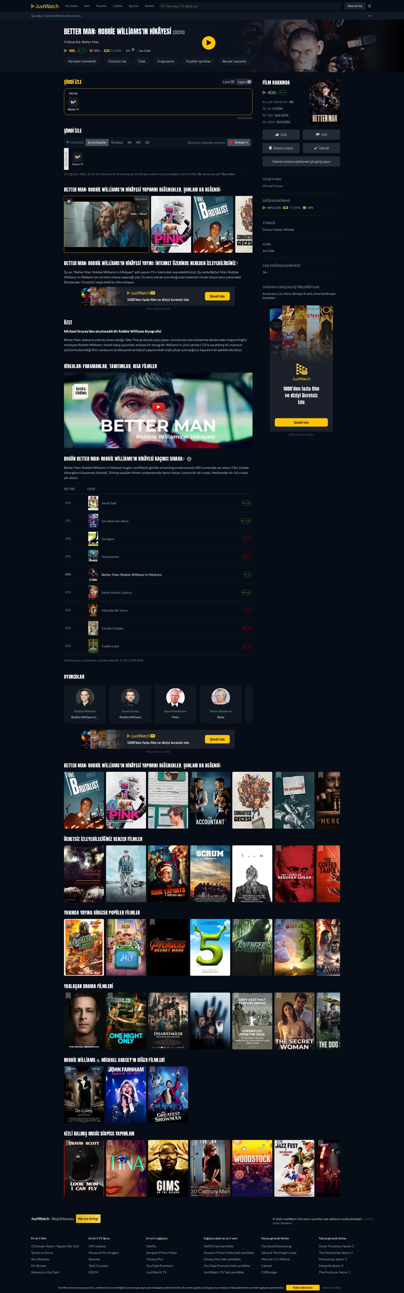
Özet (142, 61)
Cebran (266, 1266)
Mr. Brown (38, 1266)
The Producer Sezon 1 (334, 1272)
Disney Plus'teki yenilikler (222, 1259)
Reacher (94, 1259)
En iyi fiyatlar (97, 142)
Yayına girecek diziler (333, 1238)
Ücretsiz (117, 142)
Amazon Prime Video (161, 1253)
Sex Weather (40, 1259)
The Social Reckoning (276, 1246)
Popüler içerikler (198, 61)
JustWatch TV (156, 1272)
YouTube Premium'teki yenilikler (227, 1266)
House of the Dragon (104, 1253)
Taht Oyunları (98, 1266)
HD (138, 142)
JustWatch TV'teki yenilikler (224, 1272)
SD (147, 142)
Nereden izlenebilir (82, 61)
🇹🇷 (237, 142)
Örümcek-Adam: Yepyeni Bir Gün (55, 1246)
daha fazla (113, 244)
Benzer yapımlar (235, 61)
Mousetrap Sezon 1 (333, 1259)
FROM (93, 1272)
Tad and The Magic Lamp (278, 1253)
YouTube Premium (159, 1266)
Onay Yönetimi (282, 1223)
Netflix (151, 1246)
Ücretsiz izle (117, 61)
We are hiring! (88, 1218)
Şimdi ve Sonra (42, 1253)
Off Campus (97, 1246)
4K (130, 142)
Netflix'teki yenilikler (219, 1246)
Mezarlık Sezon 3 (331, 1266)
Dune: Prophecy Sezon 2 (336, 1246)
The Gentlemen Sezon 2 (336, 1253)
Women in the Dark (45, 1272)
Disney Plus (154, 1259)
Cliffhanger (269, 1272)
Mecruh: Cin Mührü (275, 1259)
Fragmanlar (165, 61)
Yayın (73, 93)
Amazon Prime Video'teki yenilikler (229, 1253)
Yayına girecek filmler (275, 1238)
